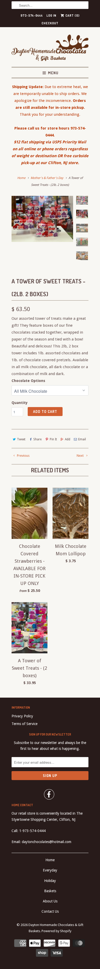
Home (50, 860)
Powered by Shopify (56, 931)
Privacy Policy (22, 716)
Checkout (50, 23)
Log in (51, 15)
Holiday (50, 881)
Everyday (50, 870)
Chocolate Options (28, 381)
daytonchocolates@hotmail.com (46, 842)
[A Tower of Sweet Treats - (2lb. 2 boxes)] (42, 219)
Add (67, 439)
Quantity (20, 403)
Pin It (53, 439)
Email (82, 439)
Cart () (72, 15)
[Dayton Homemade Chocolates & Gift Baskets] (50, 49)
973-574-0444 (32, 15)
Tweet (21, 439)
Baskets (50, 891)
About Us (50, 901)
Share (37, 439)
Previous (22, 455)
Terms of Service (24, 724)
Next (80, 455)
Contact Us (50, 911)
